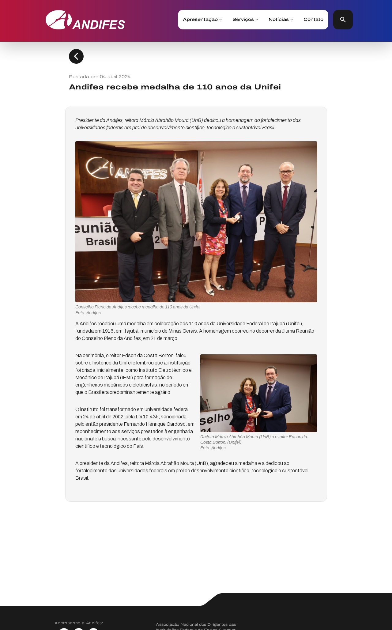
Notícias (279, 19)
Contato (313, 19)
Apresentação (200, 19)
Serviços (243, 19)
